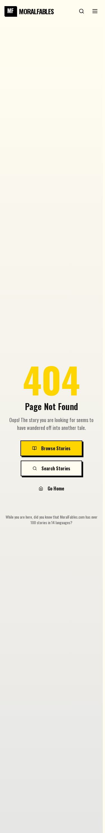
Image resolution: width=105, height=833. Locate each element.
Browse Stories (56, 448)
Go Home (56, 488)
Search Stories (55, 468)
